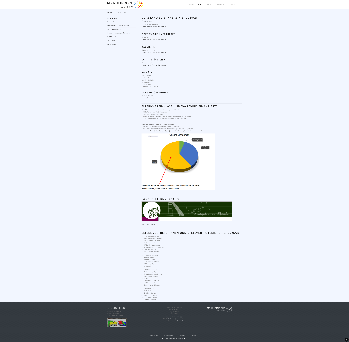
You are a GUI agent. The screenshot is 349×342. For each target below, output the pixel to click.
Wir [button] (199, 4)
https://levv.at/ (150, 225)
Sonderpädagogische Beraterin (118, 33)
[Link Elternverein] (125, 4)
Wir (121, 13)
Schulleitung (112, 18)
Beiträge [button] (220, 4)
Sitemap (182, 335)
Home (191, 4)
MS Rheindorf (112, 13)
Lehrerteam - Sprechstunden (118, 26)
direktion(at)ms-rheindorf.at (177, 319)
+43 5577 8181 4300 (176, 317)
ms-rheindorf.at (179, 321)
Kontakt (233, 4)
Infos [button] (209, 4)
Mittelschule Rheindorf (176, 338)
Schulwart (111, 40)
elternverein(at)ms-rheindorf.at (154, 27)
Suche (193, 335)
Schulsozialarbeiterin (115, 29)
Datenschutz (169, 335)
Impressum (154, 335)
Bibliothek (116, 308)
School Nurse (112, 37)
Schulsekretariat (113, 22)
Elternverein (112, 44)
